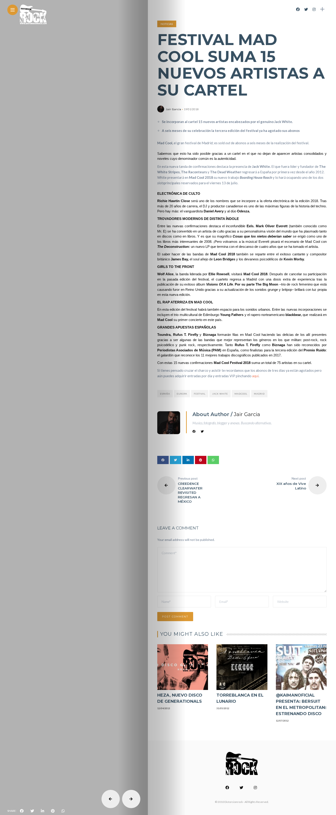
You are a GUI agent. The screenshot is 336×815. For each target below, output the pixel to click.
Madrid (259, 393)
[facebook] (22, 811)
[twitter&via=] (32, 811)
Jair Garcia (173, 109)
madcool (241, 393)
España (165, 393)
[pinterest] (53, 811)
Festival (199, 393)
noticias (167, 24)
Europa (182, 393)
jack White (220, 393)
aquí (255, 376)
